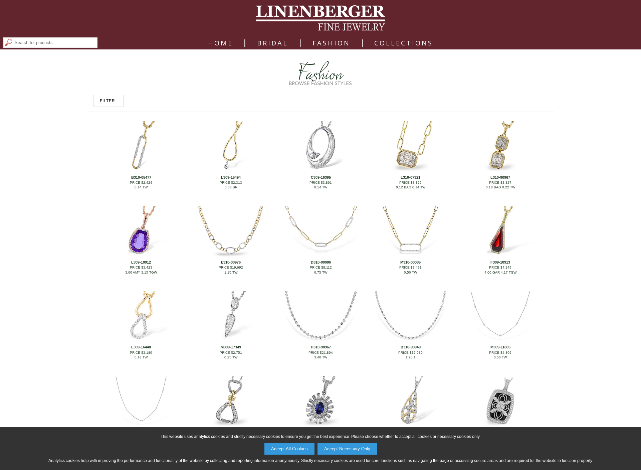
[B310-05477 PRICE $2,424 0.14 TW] (140, 170)
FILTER (107, 101)
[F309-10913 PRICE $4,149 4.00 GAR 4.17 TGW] (500, 255)
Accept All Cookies (289, 448)
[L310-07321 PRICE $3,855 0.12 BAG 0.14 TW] (410, 170)
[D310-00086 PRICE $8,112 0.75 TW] (320, 255)
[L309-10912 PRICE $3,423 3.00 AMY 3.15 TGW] (140, 255)
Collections (403, 43)
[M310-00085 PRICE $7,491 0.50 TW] (410, 255)
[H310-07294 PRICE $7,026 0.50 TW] (230, 425)
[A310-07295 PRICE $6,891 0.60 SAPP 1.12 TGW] (320, 425)
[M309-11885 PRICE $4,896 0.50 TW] (500, 340)
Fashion (331, 43)
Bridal (272, 43)
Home (220, 43)
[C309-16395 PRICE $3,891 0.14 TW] (320, 170)
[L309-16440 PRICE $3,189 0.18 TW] (140, 340)
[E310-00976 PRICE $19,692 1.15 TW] (230, 255)
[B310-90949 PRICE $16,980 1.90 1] (410, 340)
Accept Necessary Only (347, 448)
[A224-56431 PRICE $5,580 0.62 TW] (410, 425)
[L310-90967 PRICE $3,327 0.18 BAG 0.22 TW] (500, 170)
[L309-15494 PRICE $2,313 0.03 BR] (230, 170)
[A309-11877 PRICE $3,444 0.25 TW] (140, 425)
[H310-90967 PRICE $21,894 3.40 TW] (320, 340)
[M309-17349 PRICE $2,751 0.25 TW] (230, 340)
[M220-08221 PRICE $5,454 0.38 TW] (500, 425)
